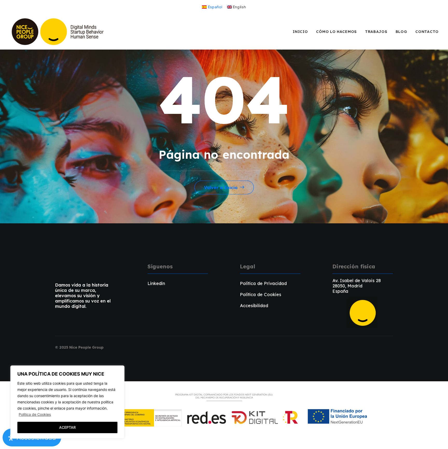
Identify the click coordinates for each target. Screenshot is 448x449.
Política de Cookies (35, 414)
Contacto (427, 31)
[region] (67, 402)
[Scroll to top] (438, 438)
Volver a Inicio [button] (220, 187)
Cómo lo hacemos (336, 31)
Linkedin (156, 283)
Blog (401, 31)
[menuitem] (212, 7)
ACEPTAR (67, 427)
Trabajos (376, 31)
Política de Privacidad (263, 283)
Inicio (300, 31)
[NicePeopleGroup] (58, 31)
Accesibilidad (254, 305)
